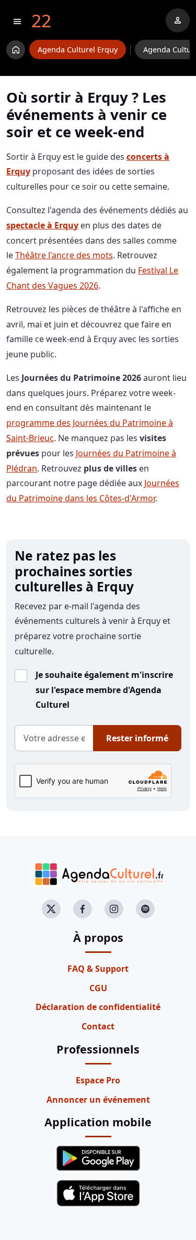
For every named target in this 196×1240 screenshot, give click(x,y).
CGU (98, 988)
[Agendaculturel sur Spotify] (145, 908)
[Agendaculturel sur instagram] (114, 908)
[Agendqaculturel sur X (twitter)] (51, 908)
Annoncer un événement (98, 1099)
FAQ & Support (98, 968)
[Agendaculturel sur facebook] (82, 908)
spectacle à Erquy (42, 225)
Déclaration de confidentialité (98, 1007)
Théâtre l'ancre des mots (64, 255)
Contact (98, 1026)
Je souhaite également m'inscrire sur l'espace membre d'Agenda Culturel (104, 690)
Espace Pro (98, 1080)
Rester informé (137, 738)
